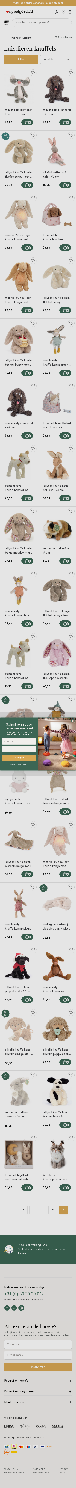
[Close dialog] (73, 721)
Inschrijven (19, 758)
